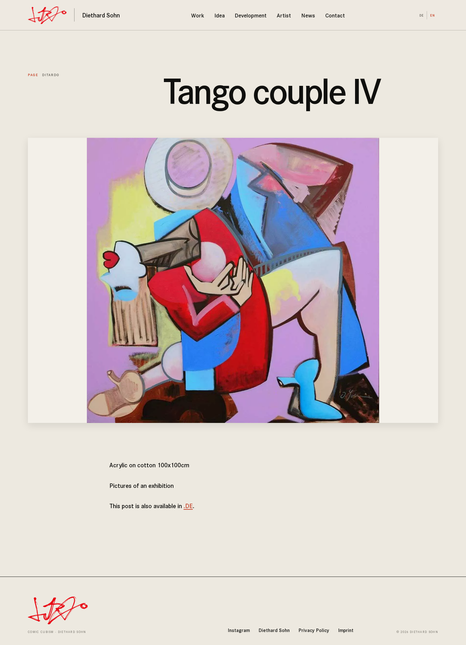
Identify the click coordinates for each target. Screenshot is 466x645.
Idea (220, 15)
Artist (284, 15)
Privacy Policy (314, 630)
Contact (335, 15)
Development (251, 15)
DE (421, 15)
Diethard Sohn (274, 630)
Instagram (239, 630)
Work (197, 15)
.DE (188, 505)
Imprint (345, 630)
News (308, 15)
